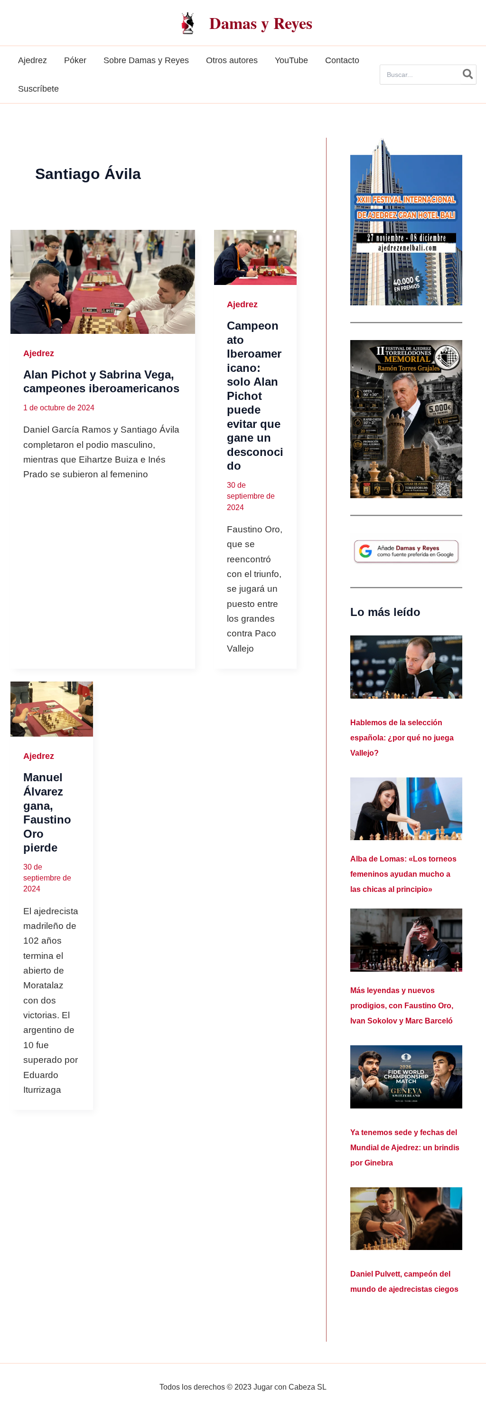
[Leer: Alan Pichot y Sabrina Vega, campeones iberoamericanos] (102, 282)
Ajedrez (38, 353)
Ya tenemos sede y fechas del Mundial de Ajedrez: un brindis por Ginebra (404, 1147)
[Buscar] (468, 74)
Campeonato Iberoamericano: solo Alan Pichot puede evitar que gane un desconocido (255, 395)
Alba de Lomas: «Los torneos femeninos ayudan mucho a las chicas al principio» (403, 874)
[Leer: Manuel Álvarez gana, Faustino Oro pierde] (51, 709)
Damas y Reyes (260, 23)
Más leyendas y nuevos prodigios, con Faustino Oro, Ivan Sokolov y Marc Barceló (401, 1005)
